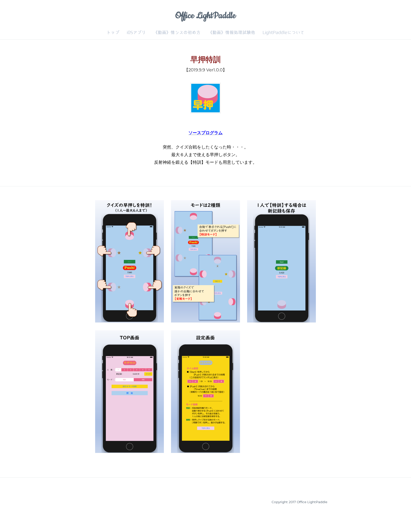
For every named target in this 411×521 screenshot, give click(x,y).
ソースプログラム (205, 132)
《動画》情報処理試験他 (231, 32)
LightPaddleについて (283, 32)
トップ (113, 32)
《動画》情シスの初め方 (177, 32)
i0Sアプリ (136, 32)
